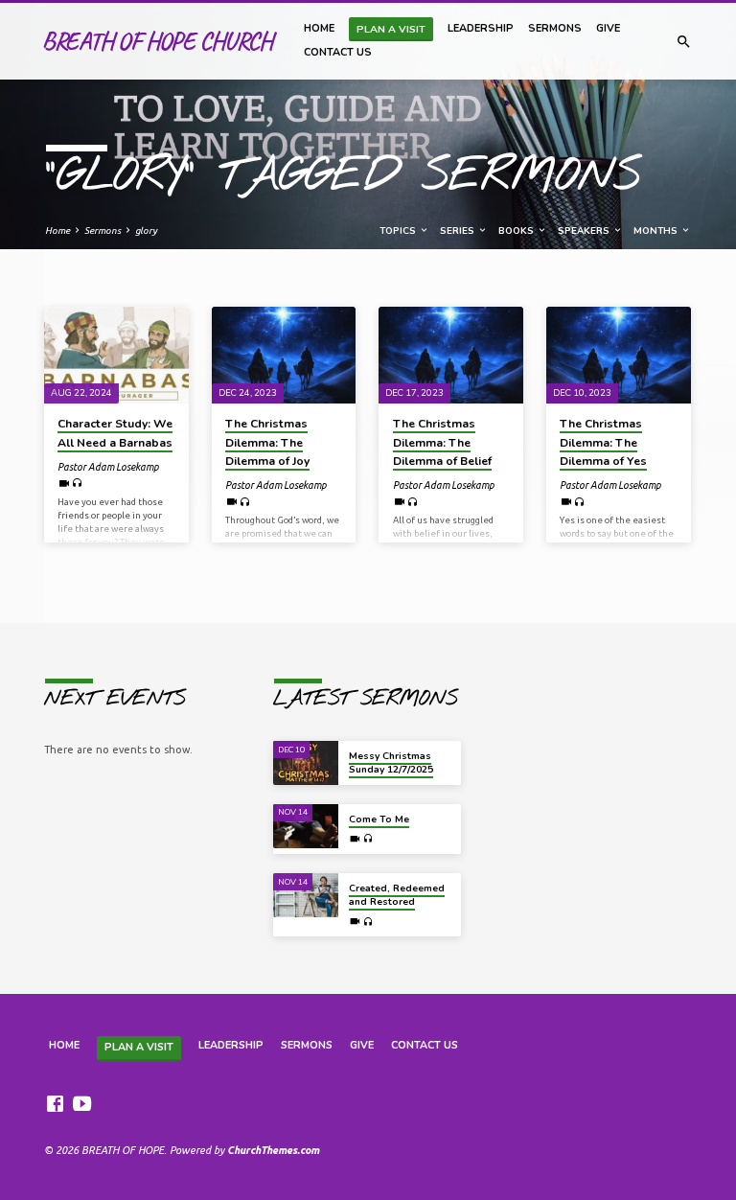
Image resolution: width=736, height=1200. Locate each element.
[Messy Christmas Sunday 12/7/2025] (306, 763)
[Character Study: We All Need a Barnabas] (116, 355)
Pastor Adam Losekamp (108, 467)
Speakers (585, 231)
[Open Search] (684, 42)
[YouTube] (82, 1104)
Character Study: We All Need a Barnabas (115, 433)
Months (656, 231)
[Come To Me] (306, 826)
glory (146, 230)
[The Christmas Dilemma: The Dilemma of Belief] (451, 355)
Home (57, 230)
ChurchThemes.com (273, 1150)
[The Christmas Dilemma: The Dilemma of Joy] (284, 355)
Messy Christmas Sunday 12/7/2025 (391, 763)
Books (517, 231)
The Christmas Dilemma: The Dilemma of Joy (267, 442)
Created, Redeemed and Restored (397, 895)
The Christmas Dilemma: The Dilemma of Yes (603, 442)
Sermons (555, 28)
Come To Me (379, 819)
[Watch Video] (64, 483)
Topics (399, 231)
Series (458, 231)
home (319, 28)
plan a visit (391, 29)
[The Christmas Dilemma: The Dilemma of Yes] (618, 355)
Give (608, 28)
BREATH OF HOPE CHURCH (157, 41)
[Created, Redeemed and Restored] (306, 895)
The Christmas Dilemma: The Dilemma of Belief (442, 442)
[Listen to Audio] (77, 483)
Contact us (338, 52)
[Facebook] (55, 1104)
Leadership (481, 28)
